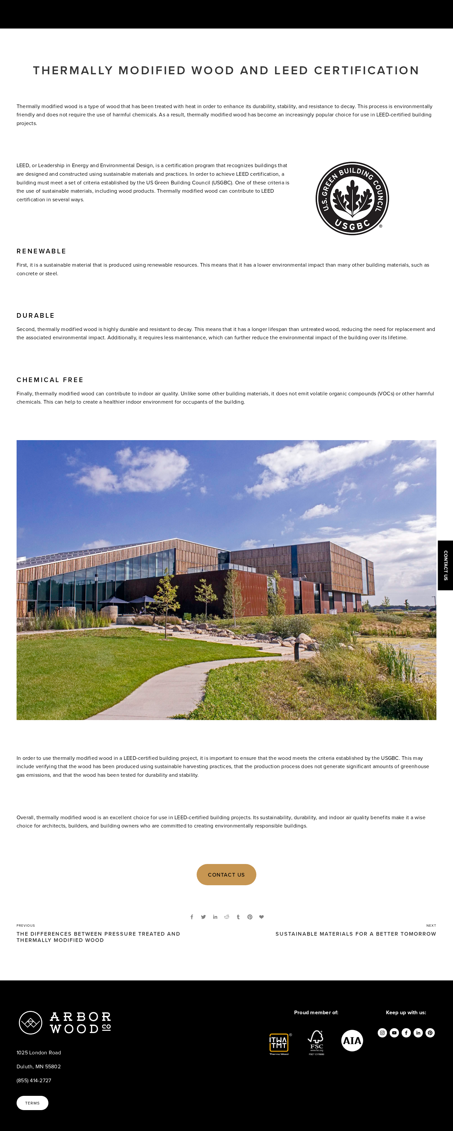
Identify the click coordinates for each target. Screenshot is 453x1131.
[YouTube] (394, 1032)
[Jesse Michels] (406, 1032)
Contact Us (445, 565)
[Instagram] (382, 1032)
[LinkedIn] (418, 1032)
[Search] (70, 14)
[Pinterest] (430, 1032)
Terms (32, 1103)
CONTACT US (226, 874)
